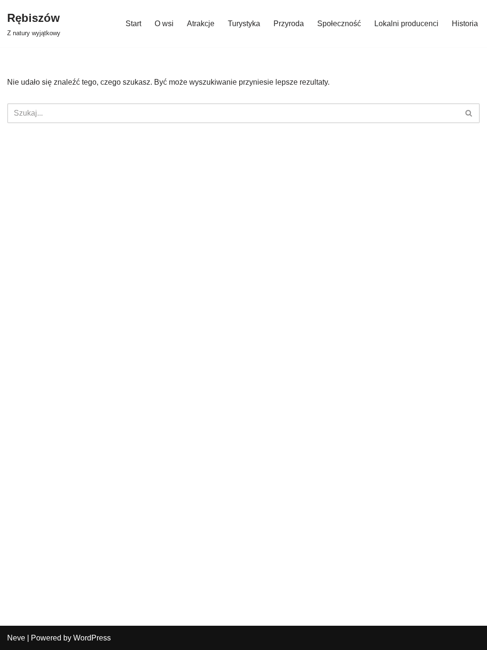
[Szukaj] (469, 113)
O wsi (164, 24)
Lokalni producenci (406, 24)
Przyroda (288, 24)
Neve (16, 638)
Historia (465, 24)
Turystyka (244, 24)
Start (133, 24)
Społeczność (339, 24)
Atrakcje (200, 24)
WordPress (92, 638)
